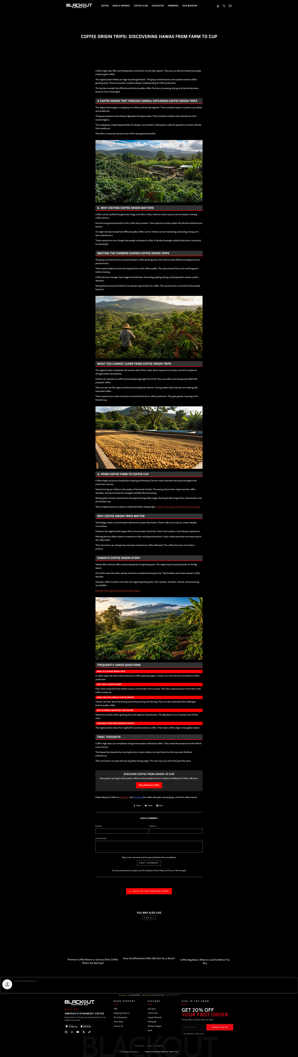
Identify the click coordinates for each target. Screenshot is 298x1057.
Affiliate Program (155, 1026)
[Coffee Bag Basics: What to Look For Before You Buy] (205, 941)
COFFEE (105, 5)
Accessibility (158, 1046)
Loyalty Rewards (154, 1017)
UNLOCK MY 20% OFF (220, 1027)
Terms (149, 1046)
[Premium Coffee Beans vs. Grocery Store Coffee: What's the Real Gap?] (93, 941)
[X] (83, 1032)
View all (149, 918)
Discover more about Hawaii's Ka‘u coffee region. (117, 590)
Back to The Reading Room (150, 891)
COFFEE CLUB (141, 5)
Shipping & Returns (122, 1013)
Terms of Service (174, 870)
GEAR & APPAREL (121, 5)
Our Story (152, 1009)
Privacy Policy (158, 870)
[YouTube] (77, 1032)
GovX (150, 1030)
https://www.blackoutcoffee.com (25, 981)
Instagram (124, 797)
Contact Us (118, 1026)
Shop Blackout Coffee (149, 785)
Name (98, 826)
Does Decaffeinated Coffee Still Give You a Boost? (149, 958)
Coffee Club (153, 1013)
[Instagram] (66, 1032)
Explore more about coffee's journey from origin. (178, 506)
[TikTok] (89, 1032)
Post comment (149, 863)
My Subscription (120, 1017)
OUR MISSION (189, 5)
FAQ (115, 1009)
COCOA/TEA (158, 5)
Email (153, 826)
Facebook (138, 797)
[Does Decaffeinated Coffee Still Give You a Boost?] (149, 940)
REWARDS (173, 5)
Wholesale (152, 1021)
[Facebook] (72, 1032)
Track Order (118, 1021)
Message (101, 838)
